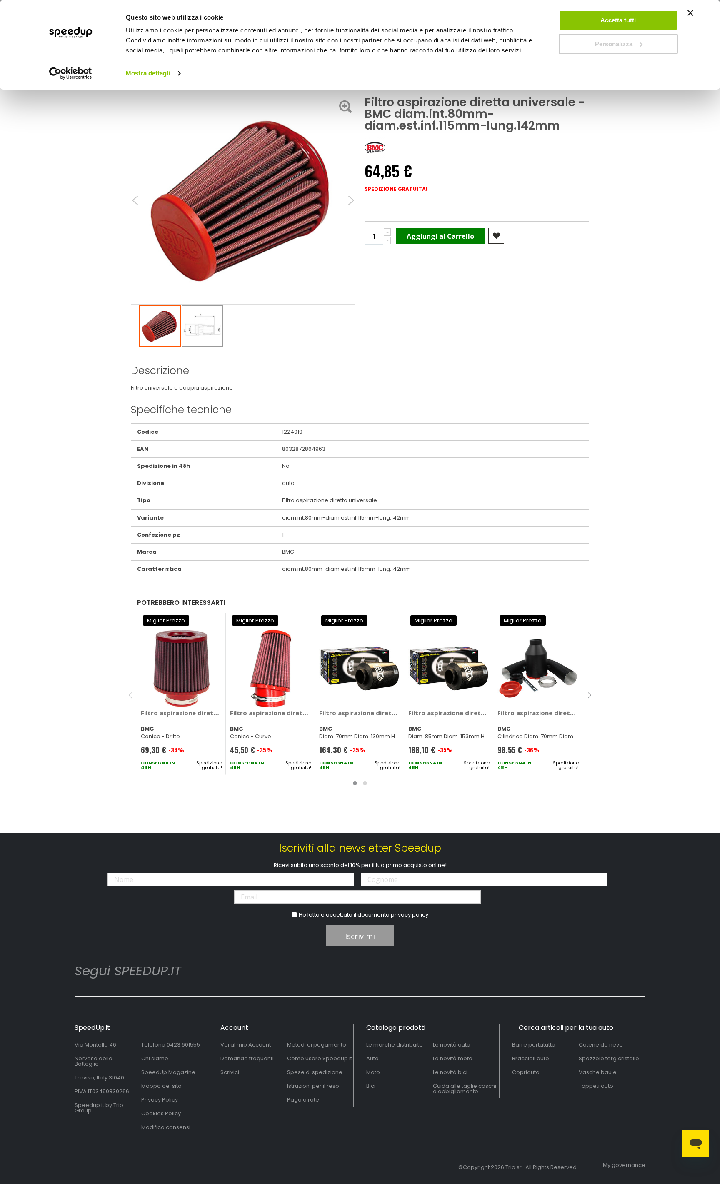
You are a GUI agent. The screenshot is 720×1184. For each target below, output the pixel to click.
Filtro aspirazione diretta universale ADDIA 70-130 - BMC (538, 713)
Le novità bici (450, 1072)
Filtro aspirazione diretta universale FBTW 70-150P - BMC (270, 713)
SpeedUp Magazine (168, 1072)
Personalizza (613, 43)
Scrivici (229, 1072)
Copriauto (526, 1072)
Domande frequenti (247, 1058)
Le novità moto (452, 1058)
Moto (373, 1072)
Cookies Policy (161, 1113)
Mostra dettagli (148, 73)
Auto (372, 1058)
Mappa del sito (161, 1086)
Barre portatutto (533, 1045)
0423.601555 (183, 1045)
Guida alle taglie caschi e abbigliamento (464, 1088)
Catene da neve (601, 1045)
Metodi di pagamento (316, 1045)
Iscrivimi (360, 936)
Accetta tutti (618, 20)
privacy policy (409, 915)
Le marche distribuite (394, 1045)
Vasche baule (598, 1072)
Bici (370, 1086)
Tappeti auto (596, 1086)
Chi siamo (154, 1058)
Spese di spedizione (314, 1072)
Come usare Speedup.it (319, 1058)
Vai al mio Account (245, 1045)
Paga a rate (303, 1100)
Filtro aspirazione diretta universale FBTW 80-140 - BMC (181, 713)
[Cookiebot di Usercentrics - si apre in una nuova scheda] (70, 73)
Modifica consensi (165, 1127)
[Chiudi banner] (690, 16)
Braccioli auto (530, 1058)
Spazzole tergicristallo (609, 1058)
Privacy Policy (159, 1100)
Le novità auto (451, 1045)
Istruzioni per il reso (313, 1086)
